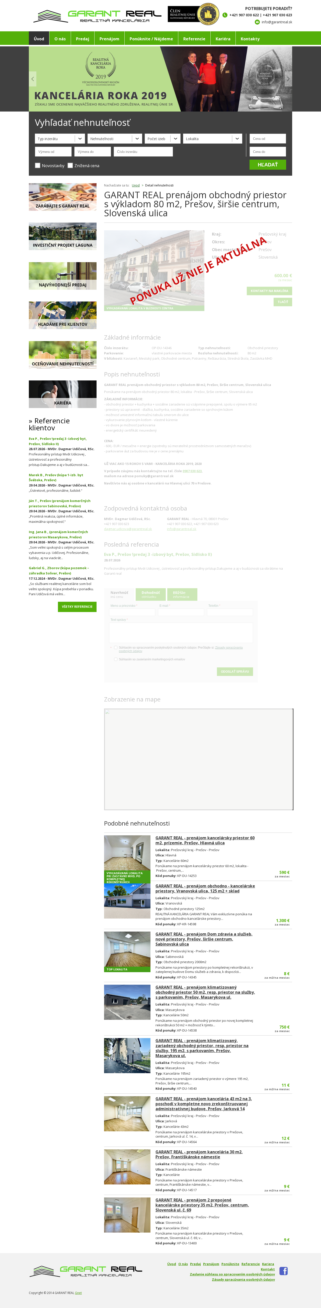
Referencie (194, 39)
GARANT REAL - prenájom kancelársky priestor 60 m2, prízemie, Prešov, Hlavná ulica (205, 840)
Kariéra (223, 39)
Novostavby (53, 165)
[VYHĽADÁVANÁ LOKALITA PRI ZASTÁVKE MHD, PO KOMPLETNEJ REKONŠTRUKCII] (127, 852)
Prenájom (109, 39)
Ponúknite (230, 1264)
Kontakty (250, 39)
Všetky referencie (77, 607)
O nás (60, 39)
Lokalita (192, 138)
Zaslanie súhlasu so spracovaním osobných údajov (232, 1274)
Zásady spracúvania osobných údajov (243, 1279)
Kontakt (268, 1269)
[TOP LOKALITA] (127, 949)
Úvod (39, 39)
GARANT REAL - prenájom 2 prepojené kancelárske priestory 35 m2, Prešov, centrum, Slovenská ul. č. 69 (202, 1205)
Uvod (136, 185)
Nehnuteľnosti (101, 138)
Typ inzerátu (48, 138)
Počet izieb (156, 138)
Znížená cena (86, 165)
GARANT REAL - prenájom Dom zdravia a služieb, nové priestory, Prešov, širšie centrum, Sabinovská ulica (204, 939)
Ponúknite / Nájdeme (151, 39)
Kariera (268, 1264)
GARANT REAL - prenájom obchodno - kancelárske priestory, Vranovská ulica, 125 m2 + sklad (205, 888)
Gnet (78, 1293)
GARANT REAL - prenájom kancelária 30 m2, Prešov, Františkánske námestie (199, 1154)
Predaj (82, 39)
